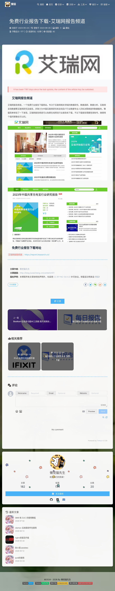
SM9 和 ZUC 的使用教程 (25, 518)
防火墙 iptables (21, 548)
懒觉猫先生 (25, 269)
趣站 (67, 28)
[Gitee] (51, 499)
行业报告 (13, 285)
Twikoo (99, 441)
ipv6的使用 (19, 558)
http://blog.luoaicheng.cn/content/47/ (37, 273)
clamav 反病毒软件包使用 (26, 528)
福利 (57, 28)
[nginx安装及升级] (9, 539)
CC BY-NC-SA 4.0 (62, 277)
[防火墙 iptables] (9, 550)
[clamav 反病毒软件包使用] (9, 529)
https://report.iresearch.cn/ (37, 254)
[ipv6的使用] (9, 560)
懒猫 (97, 277)
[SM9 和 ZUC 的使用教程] (9, 519)
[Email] (63, 499)
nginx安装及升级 (22, 538)
